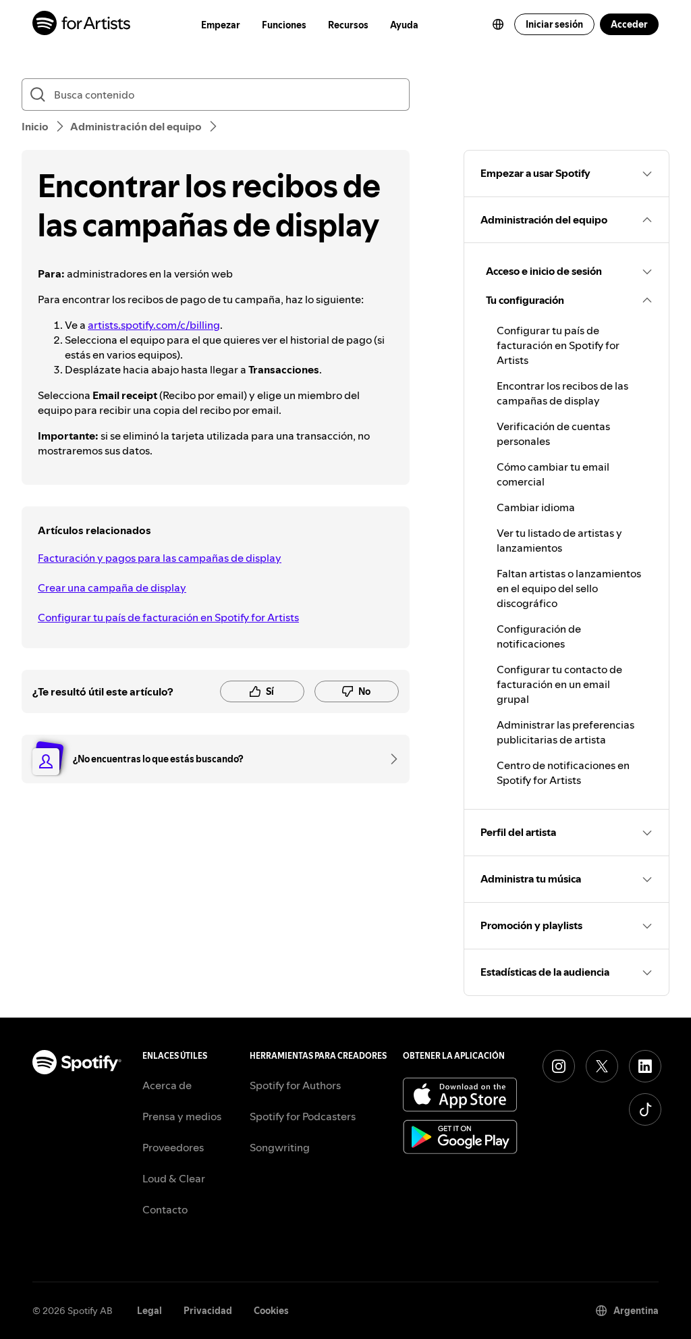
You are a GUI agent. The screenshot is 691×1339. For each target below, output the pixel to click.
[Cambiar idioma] (498, 24)
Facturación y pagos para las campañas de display (159, 557)
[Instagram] (559, 1066)
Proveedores (173, 1147)
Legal (149, 1310)
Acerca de (167, 1085)
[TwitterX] (602, 1066)
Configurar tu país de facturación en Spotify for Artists (168, 617)
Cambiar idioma (536, 507)
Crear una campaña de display (112, 587)
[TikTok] (645, 1109)
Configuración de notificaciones (539, 636)
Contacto (165, 1209)
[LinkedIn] (645, 1066)
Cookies (271, 1310)
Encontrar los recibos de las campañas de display (562, 393)
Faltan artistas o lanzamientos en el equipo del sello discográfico (569, 588)
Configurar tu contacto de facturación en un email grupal (559, 684)
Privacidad (208, 1310)
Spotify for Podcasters (303, 1116)
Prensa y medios (181, 1116)
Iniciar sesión (554, 24)
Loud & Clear (173, 1178)
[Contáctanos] (389, 759)
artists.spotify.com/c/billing (154, 324)
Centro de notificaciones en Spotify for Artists (563, 772)
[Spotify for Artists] (82, 24)
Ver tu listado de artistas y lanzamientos (559, 540)
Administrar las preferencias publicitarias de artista (565, 732)
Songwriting (280, 1147)
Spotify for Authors (295, 1085)
